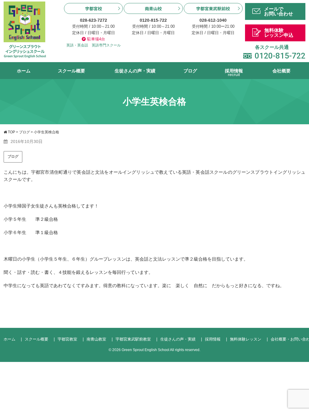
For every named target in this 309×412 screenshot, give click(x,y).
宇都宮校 (93, 8)
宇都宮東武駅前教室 (133, 339)
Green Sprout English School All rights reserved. (161, 350)
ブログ (190, 70)
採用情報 (234, 72)
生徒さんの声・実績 (135, 70)
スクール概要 (71, 70)
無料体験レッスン (245, 339)
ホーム (23, 70)
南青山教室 (96, 339)
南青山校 (153, 8)
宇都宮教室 (67, 339)
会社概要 (281, 70)
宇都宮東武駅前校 (213, 8)
